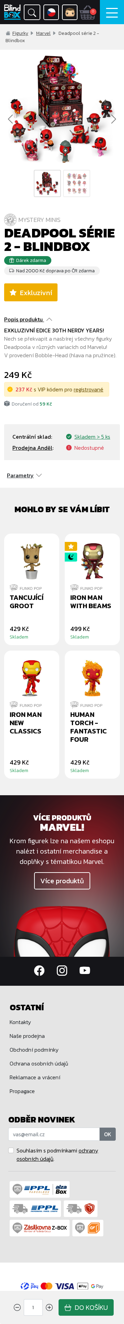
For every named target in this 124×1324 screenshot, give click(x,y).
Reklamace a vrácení (35, 1077)
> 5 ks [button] (92, 436)
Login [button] (70, 12)
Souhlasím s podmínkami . (57, 1154)
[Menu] (112, 12)
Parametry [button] (20, 475)
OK (107, 1134)
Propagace (22, 1091)
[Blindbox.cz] (12, 12)
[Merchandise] (62, 930)
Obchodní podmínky (34, 1049)
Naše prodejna (27, 1036)
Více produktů (62, 881)
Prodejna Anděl (32, 448)
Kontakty (20, 1022)
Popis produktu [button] (23, 319)
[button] (32, 12)
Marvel (43, 33)
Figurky (20, 33)
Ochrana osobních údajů (39, 1063)
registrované (88, 389)
